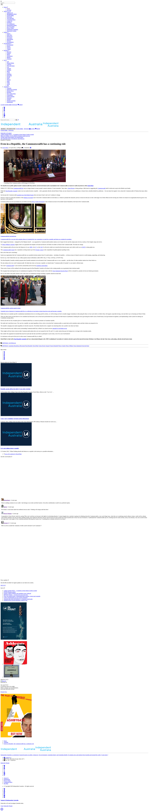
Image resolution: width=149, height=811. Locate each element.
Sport (8, 78)
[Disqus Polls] (74, 476)
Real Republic (28, 345)
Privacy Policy (10, 28)
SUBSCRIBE (10, 15)
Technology (10, 56)
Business (6, 50)
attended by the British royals (60, 328)
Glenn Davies (71, 188)
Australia (6, 86)
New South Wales (11, 93)
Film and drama (11, 65)
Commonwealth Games (8, 249)
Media (8, 54)
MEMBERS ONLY (12, 14)
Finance (9, 53)
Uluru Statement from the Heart (60, 271)
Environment (7, 43)
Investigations (10, 42)
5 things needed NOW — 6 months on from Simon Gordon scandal (17, 134)
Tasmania (9, 98)
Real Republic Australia (11, 191)
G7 (36, 247)
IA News (9, 10)
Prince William (69, 345)
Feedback (9, 22)
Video (8, 82)
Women (9, 79)
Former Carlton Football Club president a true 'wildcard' (17, 593)
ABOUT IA (7, 11)
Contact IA (9, 21)
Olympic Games (39, 249)
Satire (8, 81)
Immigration (10, 102)
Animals (9, 68)
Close (2, 806)
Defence (9, 40)
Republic (9, 92)
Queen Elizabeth (54, 345)
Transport (9, 58)
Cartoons (9, 64)
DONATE (9, 17)
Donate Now (4, 692)
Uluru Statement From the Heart (81, 345)
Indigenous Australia (12, 89)
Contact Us (8, 757)
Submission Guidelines (12, 29)
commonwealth (10, 265)
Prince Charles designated (38, 201)
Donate (7, 763)
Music (8, 71)
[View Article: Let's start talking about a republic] (16, 445)
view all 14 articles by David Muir (13, 454)
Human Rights (10, 63)
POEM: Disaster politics (10, 592)
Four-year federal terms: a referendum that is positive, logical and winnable (22, 596)
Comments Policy (11, 19)
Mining (8, 57)
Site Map (6, 783)
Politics (6, 32)
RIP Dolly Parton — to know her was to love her (16, 594)
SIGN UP (3, 585)
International (10, 39)
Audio (8, 84)
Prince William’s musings (8, 244)
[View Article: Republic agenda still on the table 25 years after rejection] (16, 386)
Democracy (9, 36)
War (8, 85)
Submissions (7, 779)
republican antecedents (41, 265)
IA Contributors (11, 24)
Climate (9, 49)
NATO (83, 247)
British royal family (28, 197)
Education (9, 75)
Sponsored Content (11, 31)
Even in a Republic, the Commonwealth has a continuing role (19, 743)
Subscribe (3, 763)
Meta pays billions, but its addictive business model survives (15, 136)
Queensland (10, 95)
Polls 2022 (9, 35)
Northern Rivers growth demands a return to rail (15, 600)
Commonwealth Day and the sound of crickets (10, 308)
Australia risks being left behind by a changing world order (18, 599)
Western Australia (11, 100)
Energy (8, 46)
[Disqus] (74, 517)
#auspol (48, 345)
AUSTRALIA (12, 343)
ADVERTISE (10, 18)
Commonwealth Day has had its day (8, 236)
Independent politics (12, 25)
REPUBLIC (5, 343)
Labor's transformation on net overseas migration (16, 597)
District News (10, 91)
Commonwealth (101, 188)
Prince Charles (61, 345)
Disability (9, 74)
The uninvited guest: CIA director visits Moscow (12, 138)
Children (9, 70)
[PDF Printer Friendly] (30, 147)
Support (9, 800)
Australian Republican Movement (17, 345)
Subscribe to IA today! (6, 133)
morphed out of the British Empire (25, 195)
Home (5, 7)
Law (8, 67)
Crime (8, 72)
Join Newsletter (10, 26)
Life (5, 60)
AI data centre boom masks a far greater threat (12, 137)
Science (9, 47)
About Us (6, 778)
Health (8, 77)
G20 (41, 247)
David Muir (5, 147)
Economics (9, 38)
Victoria (9, 99)
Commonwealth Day (18, 188)
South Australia (10, 96)
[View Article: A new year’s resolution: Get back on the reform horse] (16, 415)
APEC (31, 247)
